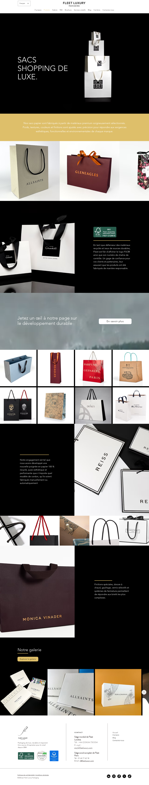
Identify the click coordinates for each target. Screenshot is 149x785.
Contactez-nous (118, 740)
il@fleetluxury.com (87, 761)
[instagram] (114, 776)
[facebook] (119, 776)
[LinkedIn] (108, 776)
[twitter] (124, 776)
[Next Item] (144, 171)
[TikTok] (129, 776)
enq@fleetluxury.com (83, 747)
